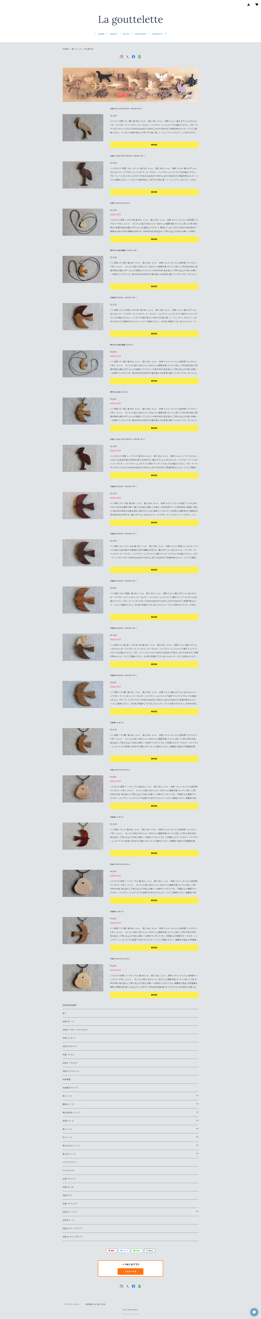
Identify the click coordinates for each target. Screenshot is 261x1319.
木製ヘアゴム (68, 1054)
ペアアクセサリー (70, 1162)
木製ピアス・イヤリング (72, 1228)
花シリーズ (67, 1137)
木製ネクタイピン (70, 1046)
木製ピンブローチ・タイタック (75, 1030)
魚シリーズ (67, 1129)
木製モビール (68, 1220)
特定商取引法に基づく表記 (95, 1304)
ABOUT (113, 34)
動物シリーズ (68, 1104)
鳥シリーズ (76, 49)
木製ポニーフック (70, 1212)
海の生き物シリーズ (71, 1112)
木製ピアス (67, 1195)
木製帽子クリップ (70, 1088)
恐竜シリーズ (68, 1121)
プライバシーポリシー (73, 1304)
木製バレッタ (68, 1187)
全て (64, 1013)
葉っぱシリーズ (69, 1154)
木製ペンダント (69, 1038)
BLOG (126, 34)
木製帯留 (67, 1079)
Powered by (127, 1314)
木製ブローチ (68, 1021)
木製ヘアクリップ (70, 1203)
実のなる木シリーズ (71, 1145)
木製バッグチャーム (71, 1071)
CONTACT (157, 34)
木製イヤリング (69, 1179)
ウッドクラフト (69, 1170)
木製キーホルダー (70, 1063)
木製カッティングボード (73, 1237)
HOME (101, 34)
